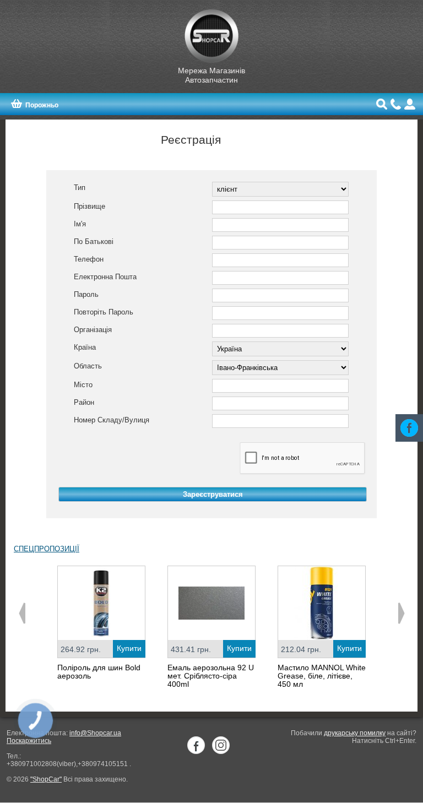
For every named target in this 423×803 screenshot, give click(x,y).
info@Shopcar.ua (95, 733)
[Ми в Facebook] (196, 745)
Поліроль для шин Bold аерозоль (98, 671)
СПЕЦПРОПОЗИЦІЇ (46, 549)
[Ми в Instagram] (221, 745)
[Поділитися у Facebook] (409, 428)
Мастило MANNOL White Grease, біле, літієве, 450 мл (322, 675)
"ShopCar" (46, 779)
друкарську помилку (355, 733)
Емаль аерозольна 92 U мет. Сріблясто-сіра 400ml (210, 675)
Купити (129, 648)
